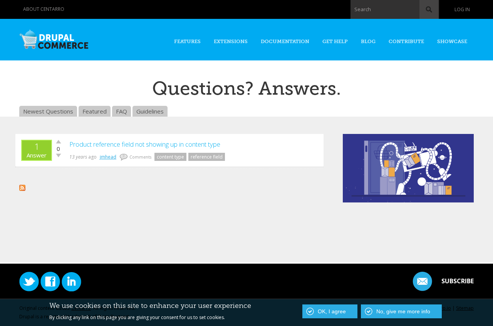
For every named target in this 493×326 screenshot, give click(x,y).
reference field (207, 157)
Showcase (452, 41)
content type (170, 157)
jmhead (108, 157)
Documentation (285, 41)
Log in (462, 9)
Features (187, 41)
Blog (368, 41)
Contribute (406, 41)
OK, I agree (332, 311)
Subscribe (457, 281)
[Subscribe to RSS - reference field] (22, 187)
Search (362, 9)
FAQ (121, 111)
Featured (94, 111)
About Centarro (43, 9)
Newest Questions (48, 111)
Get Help (335, 41)
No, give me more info (403, 311)
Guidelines (150, 111)
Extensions (231, 41)
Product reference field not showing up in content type (144, 144)
